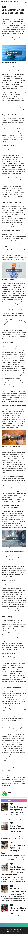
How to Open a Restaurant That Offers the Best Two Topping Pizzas (13, 871)
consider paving (21, 554)
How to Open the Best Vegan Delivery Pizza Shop (13, 849)
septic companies (13, 336)
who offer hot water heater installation (15, 94)
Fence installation (21, 624)
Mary (9, 792)
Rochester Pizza (10, 1)
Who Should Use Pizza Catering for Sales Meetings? (18, 891)
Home (4, 6)
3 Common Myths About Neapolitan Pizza (18, 910)
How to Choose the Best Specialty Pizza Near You (18, 809)
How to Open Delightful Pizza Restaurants (17, 829)
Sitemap (18, 931)
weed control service (11, 736)
